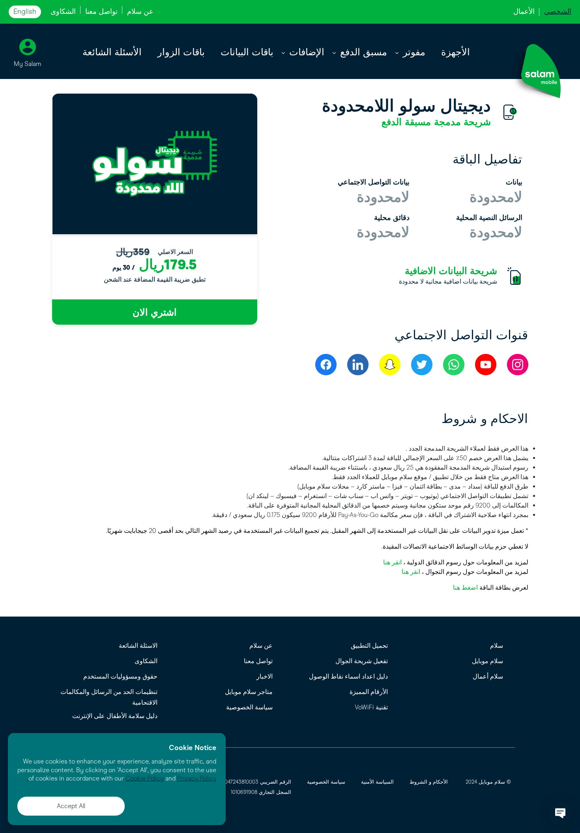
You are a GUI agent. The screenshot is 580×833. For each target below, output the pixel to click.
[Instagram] (517, 364)
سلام (496, 645)
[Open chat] (560, 813)
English (24, 11)
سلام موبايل (487, 661)
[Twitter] (421, 364)
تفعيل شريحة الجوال (361, 661)
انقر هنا (392, 562)
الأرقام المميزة (369, 692)
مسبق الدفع (363, 52)
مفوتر (414, 52)
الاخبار (264, 676)
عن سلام (140, 12)
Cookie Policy (144, 778)
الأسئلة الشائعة (112, 52)
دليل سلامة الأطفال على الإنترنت (114, 716)
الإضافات (306, 52)
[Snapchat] (389, 364)
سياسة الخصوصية (249, 707)
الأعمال (524, 12)
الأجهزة (455, 52)
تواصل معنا (101, 12)
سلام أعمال (488, 676)
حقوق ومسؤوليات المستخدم (120, 676)
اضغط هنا (465, 587)
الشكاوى (63, 12)
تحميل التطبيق (369, 645)
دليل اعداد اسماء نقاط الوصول (348, 676)
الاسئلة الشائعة (138, 645)
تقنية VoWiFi (371, 707)
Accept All (71, 806)
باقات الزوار (181, 52)
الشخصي (557, 12)
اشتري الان (155, 312)
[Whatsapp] (453, 364)
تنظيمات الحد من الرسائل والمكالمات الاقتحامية (108, 697)
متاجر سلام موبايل (249, 692)
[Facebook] (326, 364)
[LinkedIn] (358, 364)
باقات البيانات (247, 52)
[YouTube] (485, 364)
